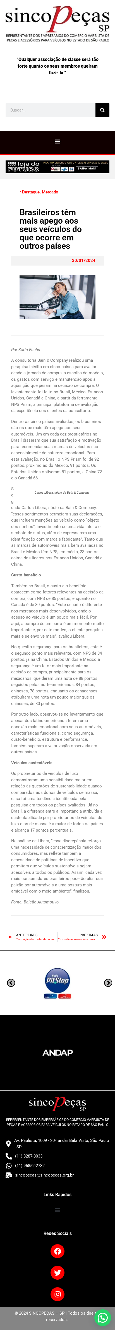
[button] (57, 141)
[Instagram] (57, 1294)
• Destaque (30, 192)
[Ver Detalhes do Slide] (57, 166)
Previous (108, 983)
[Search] (102, 110)
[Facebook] (57, 1251)
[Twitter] (57, 1273)
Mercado (50, 192)
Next (11, 983)
